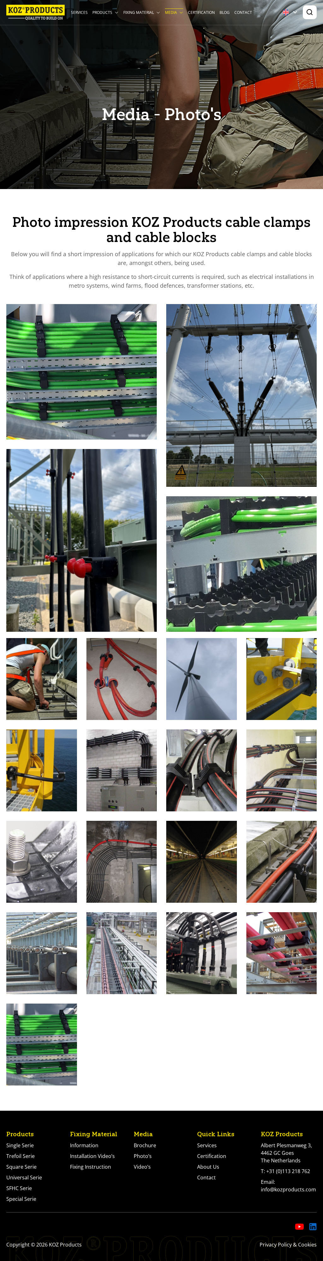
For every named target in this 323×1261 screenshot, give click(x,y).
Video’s (142, 1166)
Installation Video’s (92, 1156)
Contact (243, 12)
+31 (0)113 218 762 (288, 1171)
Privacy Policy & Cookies (288, 1244)
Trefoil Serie (20, 1156)
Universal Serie (24, 1177)
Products (102, 12)
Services (79, 12)
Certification (201, 12)
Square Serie (21, 1166)
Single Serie (20, 1145)
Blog (225, 12)
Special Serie (21, 1198)
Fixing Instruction (90, 1166)
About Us (208, 1166)
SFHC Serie (19, 1188)
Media (171, 12)
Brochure (145, 1145)
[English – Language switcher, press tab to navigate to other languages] (291, 12)
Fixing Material (138, 12)
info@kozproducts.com (288, 1189)
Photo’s (143, 1156)
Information (84, 1145)
